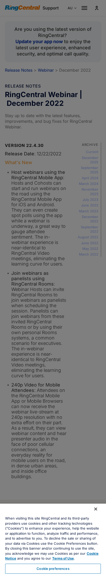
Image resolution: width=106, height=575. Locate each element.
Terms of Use (63, 558)
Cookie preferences (53, 569)
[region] (53, 539)
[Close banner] (95, 509)
